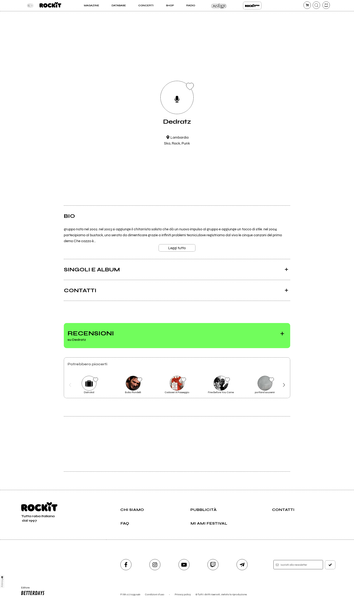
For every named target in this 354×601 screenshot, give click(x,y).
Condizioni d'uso (154, 594)
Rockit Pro (252, 5)
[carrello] (307, 5)
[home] (50, 5)
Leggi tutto (177, 248)
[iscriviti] (330, 564)
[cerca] (316, 5)
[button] (70, 385)
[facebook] (125, 564)
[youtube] (184, 564)
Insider (219, 5)
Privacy (2, 582)
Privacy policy (183, 594)
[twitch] (212, 564)
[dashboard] (326, 5)
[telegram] (242, 564)
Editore (24, 589)
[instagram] (154, 564)
